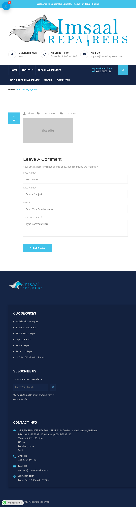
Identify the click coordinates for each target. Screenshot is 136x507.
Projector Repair (24, 351)
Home (13, 70)
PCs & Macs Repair (26, 333)
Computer (63, 80)
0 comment (70, 113)
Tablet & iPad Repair (27, 327)
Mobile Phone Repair (27, 321)
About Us (28, 70)
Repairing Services (49, 70)
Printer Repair (23, 345)
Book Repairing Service (25, 80)
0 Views (53, 113)
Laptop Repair (23, 339)
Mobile (48, 80)
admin (30, 113)
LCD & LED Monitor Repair (30, 357)
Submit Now (37, 248)
